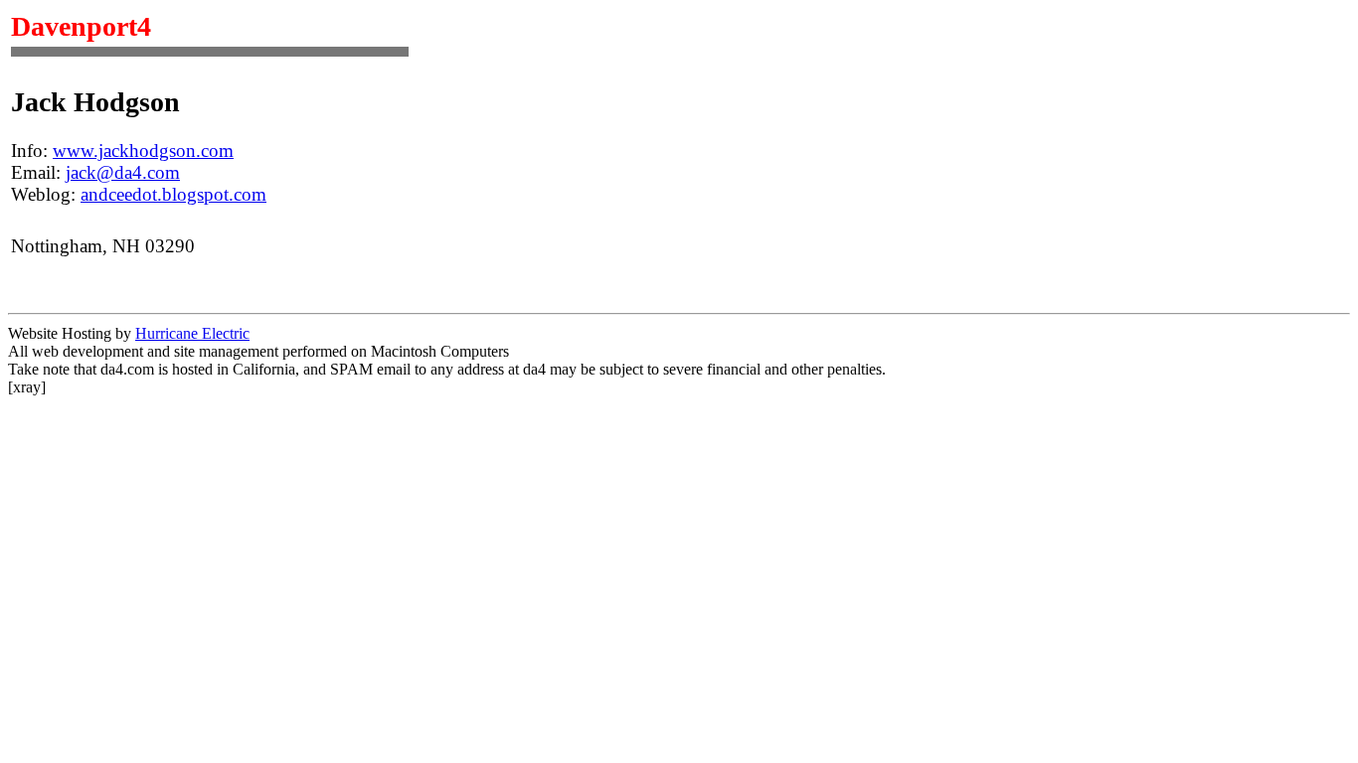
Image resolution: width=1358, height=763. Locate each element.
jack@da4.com (123, 172)
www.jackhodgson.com (143, 150)
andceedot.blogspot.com (173, 194)
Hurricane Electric (192, 333)
